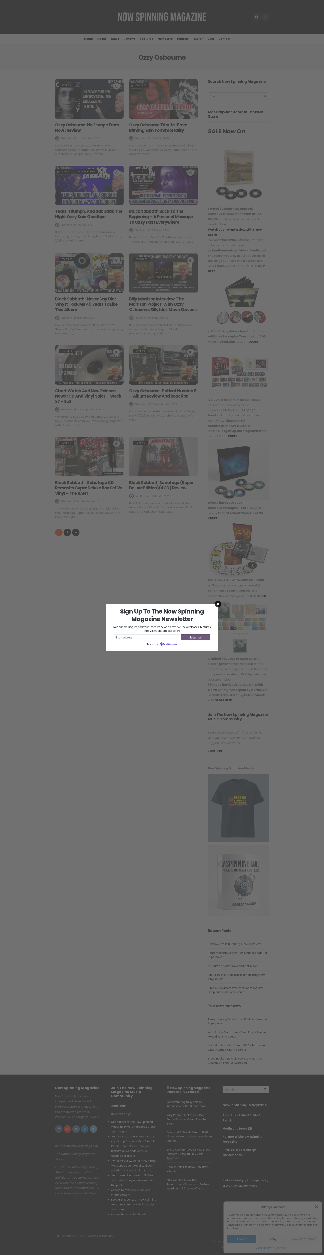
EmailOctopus (170, 644)
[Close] (218, 604)
